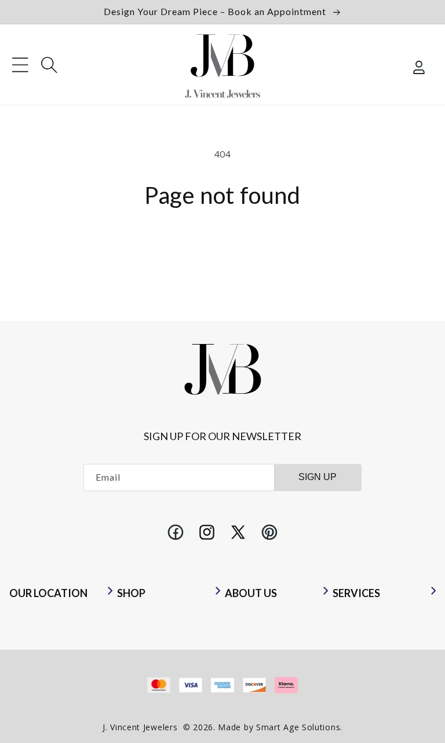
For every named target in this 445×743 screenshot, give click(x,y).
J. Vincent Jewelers (140, 727)
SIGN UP (317, 477)
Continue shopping (222, 245)
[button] (20, 65)
